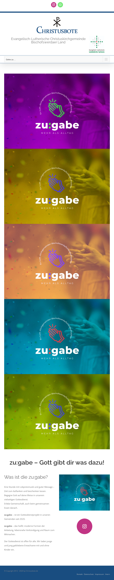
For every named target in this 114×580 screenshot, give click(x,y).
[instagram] (84, 526)
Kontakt (80, 574)
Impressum (99, 574)
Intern (107, 574)
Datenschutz (89, 574)
